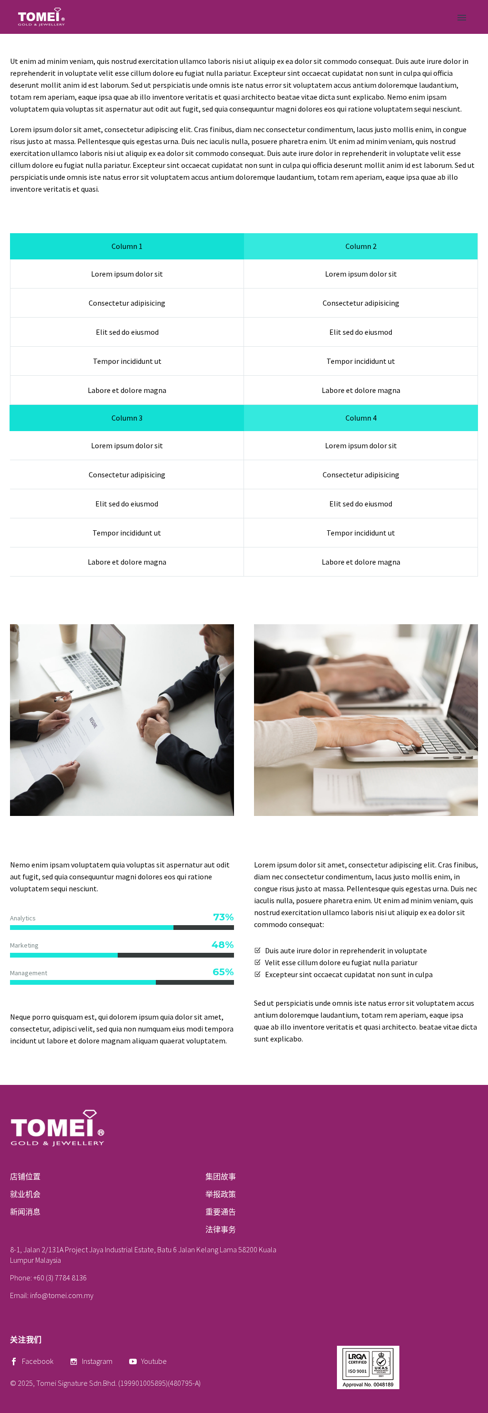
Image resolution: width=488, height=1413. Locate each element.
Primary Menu (461, 17)
